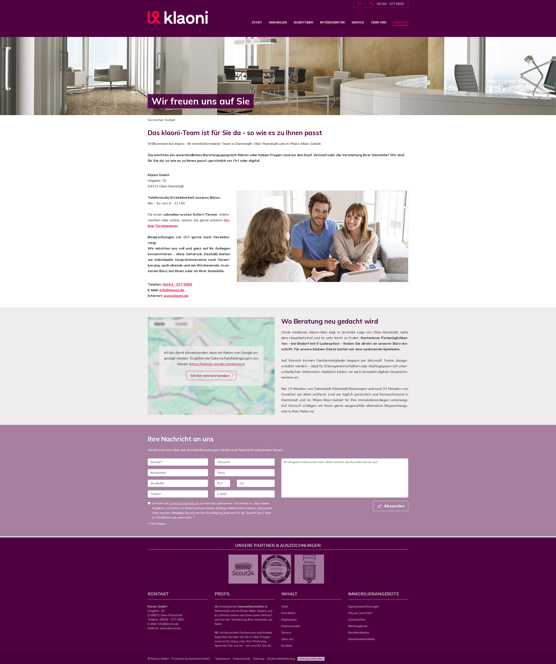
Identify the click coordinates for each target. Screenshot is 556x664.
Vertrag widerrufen (311, 658)
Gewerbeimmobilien (361, 639)
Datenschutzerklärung (184, 503)
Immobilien (278, 22)
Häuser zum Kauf (360, 613)
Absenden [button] (394, 505)
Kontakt (400, 22)
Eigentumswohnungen (363, 606)
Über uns (378, 22)
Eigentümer (303, 22)
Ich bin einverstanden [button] (210, 375)
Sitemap (258, 659)
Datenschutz (242, 659)
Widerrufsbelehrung (281, 659)
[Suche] (359, 4)
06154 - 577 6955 (390, 4)
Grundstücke (357, 619)
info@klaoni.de (171, 290)
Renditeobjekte (358, 632)
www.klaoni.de (176, 295)
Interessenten (332, 22)
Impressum (223, 659)
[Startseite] (178, 17)
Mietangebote (358, 626)
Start (257, 22)
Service (358, 22)
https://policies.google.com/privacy (217, 364)
